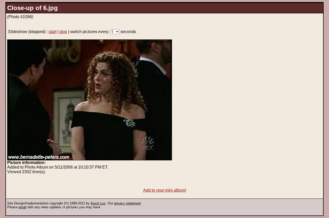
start (52, 31)
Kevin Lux (98, 203)
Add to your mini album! (164, 190)
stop (63, 31)
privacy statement (127, 203)
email (22, 207)
